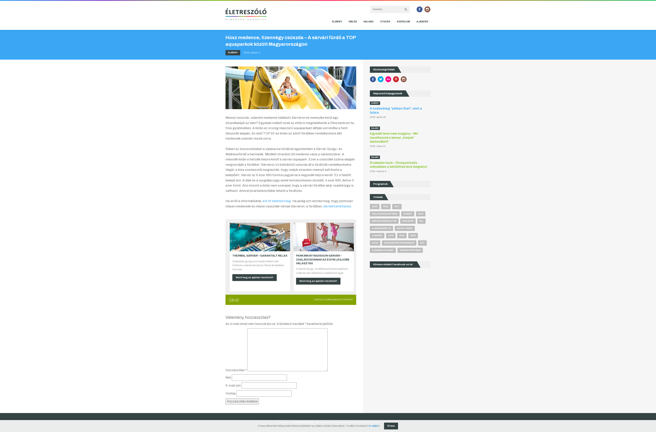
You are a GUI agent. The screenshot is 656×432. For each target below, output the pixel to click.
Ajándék (422, 21)
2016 (390, 235)
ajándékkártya (381, 228)
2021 (385, 206)
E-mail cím (233, 385)
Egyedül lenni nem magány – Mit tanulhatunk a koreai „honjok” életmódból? (394, 137)
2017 (397, 206)
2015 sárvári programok (399, 243)
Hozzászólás (236, 370)
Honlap (231, 393)
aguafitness (405, 228)
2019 (420, 214)
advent (407, 214)
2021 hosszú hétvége (385, 214)
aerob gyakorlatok (384, 221)
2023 (413, 235)
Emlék (353, 21)
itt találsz (373, 426)
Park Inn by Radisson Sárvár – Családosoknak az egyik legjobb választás (321, 259)
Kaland (369, 21)
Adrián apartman (410, 250)
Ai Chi (375, 243)
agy (422, 243)
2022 (374, 206)
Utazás (385, 21)
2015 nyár (408, 221)
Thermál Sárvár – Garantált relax (258, 255)
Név (228, 377)
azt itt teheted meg (277, 201)
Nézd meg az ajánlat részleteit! (253, 277)
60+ (421, 221)
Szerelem (403, 21)
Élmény (337, 21)
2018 (402, 235)
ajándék (377, 235)
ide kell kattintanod (337, 206)
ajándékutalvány (383, 250)
